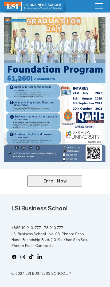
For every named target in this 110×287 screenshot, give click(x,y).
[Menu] (99, 6)
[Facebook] (14, 257)
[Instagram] (23, 257)
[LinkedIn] (40, 257)
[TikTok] (31, 257)
